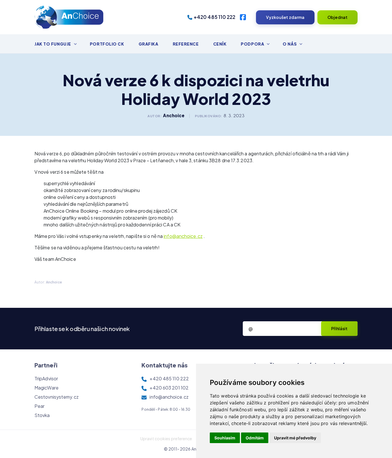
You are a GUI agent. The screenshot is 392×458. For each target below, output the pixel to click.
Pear (39, 406)
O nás (290, 43)
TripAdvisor (46, 378)
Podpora (252, 43)
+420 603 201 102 (169, 388)
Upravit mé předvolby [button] (295, 437)
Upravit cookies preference (166, 438)
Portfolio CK (107, 43)
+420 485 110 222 (215, 17)
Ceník (220, 43)
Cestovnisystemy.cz (56, 397)
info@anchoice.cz (183, 236)
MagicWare (46, 388)
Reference (186, 43)
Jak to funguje (52, 43)
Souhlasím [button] (224, 437)
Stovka (42, 415)
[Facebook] (243, 17)
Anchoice (174, 115)
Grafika (148, 43)
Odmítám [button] (255, 437)
